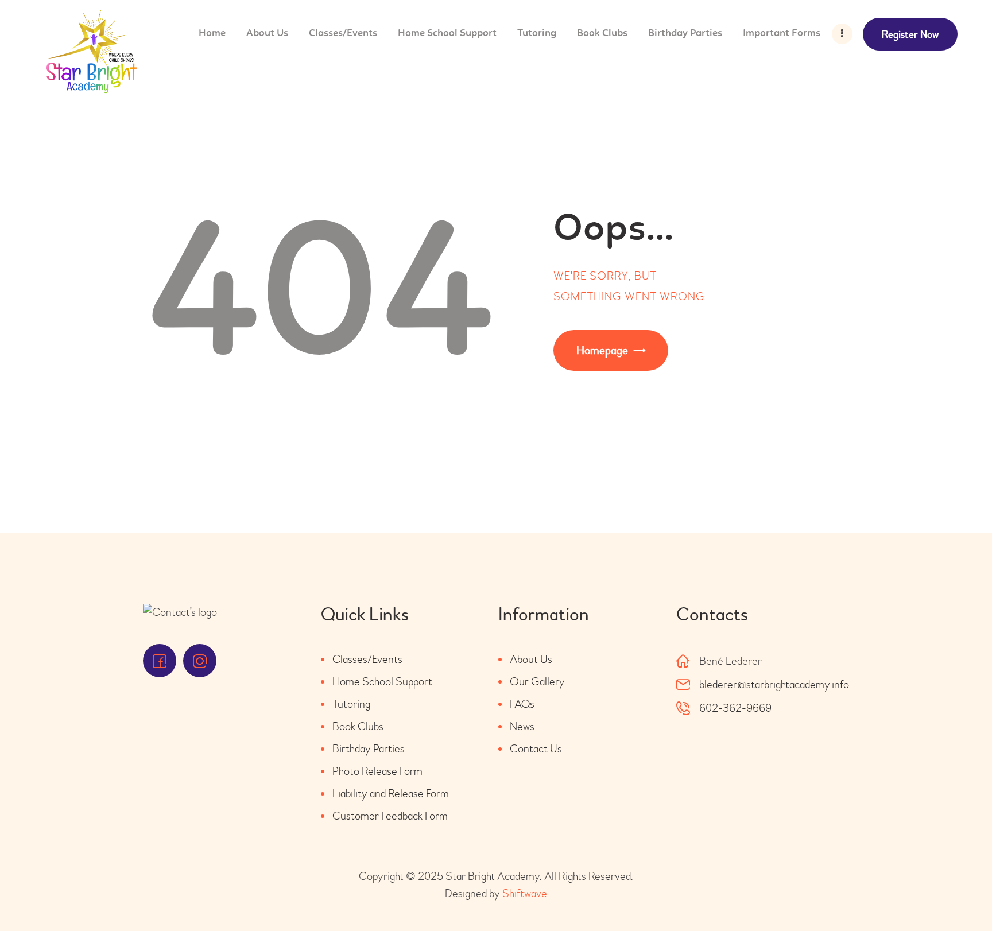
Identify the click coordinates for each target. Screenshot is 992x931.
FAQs (522, 704)
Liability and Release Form (390, 793)
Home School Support (382, 681)
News (522, 726)
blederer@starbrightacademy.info (774, 684)
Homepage (602, 350)
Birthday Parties (368, 749)
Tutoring (351, 704)
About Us (531, 659)
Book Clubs (357, 726)
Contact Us (536, 749)
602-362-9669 (735, 708)
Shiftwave (524, 893)
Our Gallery (537, 681)
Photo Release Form (377, 771)
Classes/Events (367, 659)
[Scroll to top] (952, 891)
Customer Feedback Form (390, 816)
